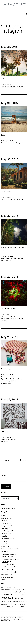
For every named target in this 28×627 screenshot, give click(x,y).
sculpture (5, 604)
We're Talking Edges (8, 572)
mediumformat (18, 594)
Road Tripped (6, 564)
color (17, 589)
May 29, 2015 (9, 276)
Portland (8, 601)
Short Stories (5, 574)
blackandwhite (5, 589)
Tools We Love (6, 569)
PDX (2, 320)
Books (3, 515)
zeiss (22, 606)
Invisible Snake (5, 531)
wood (19, 606)
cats (14, 589)
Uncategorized (5, 577)
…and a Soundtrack (8, 554)
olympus (24, 594)
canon (12, 589)
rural (2, 604)
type (11, 606)
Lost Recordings (6, 533)
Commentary (5, 518)
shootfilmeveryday (6, 383)
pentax (17, 598)
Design (3, 520)
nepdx (14, 318)
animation (16, 587)
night (9, 260)
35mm (7, 318)
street (23, 604)
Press (3, 544)
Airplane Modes (7, 556)
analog (12, 587)
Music (3, 536)
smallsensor (18, 604)
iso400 (18, 379)
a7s (7, 260)
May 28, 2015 (9, 337)
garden (6, 592)
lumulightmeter (5, 381)
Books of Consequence (9, 559)
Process (3, 546)
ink (1, 594)
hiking (15, 592)
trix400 (8, 606)
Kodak (5, 594)
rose (5, 320)
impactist (19, 592)
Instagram (12, 86)
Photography (19, 86)
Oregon (18, 318)
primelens (14, 601)
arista (13, 379)
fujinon (2, 592)
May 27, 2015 (9, 399)
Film (3, 541)
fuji (21, 589)
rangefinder (19, 601)
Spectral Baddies (7, 567)
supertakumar (3, 606)
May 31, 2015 (9, 46)
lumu (21, 379)
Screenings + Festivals (8, 549)
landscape (11, 594)
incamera (24, 592)
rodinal (25, 601)
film (20, 589)
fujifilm (24, 589)
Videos (3, 579)
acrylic (8, 587)
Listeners (5, 562)
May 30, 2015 (9, 159)
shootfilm (10, 604)
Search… (4, 475)
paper (22, 318)
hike (12, 592)
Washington (14, 606)
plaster (21, 598)
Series (3, 551)
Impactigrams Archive (8, 508)
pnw (3, 601)
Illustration (4, 523)
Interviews (4, 528)
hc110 (9, 592)
